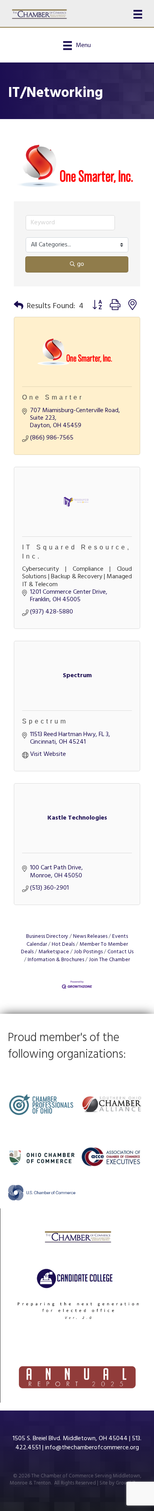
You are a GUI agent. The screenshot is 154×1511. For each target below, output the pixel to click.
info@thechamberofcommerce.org (92, 1448)
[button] (18, 306)
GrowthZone (130, 1483)
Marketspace (53, 952)
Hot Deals (63, 944)
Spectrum (45, 721)
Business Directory (47, 936)
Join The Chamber (109, 960)
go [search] (80, 264)
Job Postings (88, 952)
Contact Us (120, 952)
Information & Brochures (56, 960)
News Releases (90, 936)
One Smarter (53, 397)
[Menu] (138, 14)
